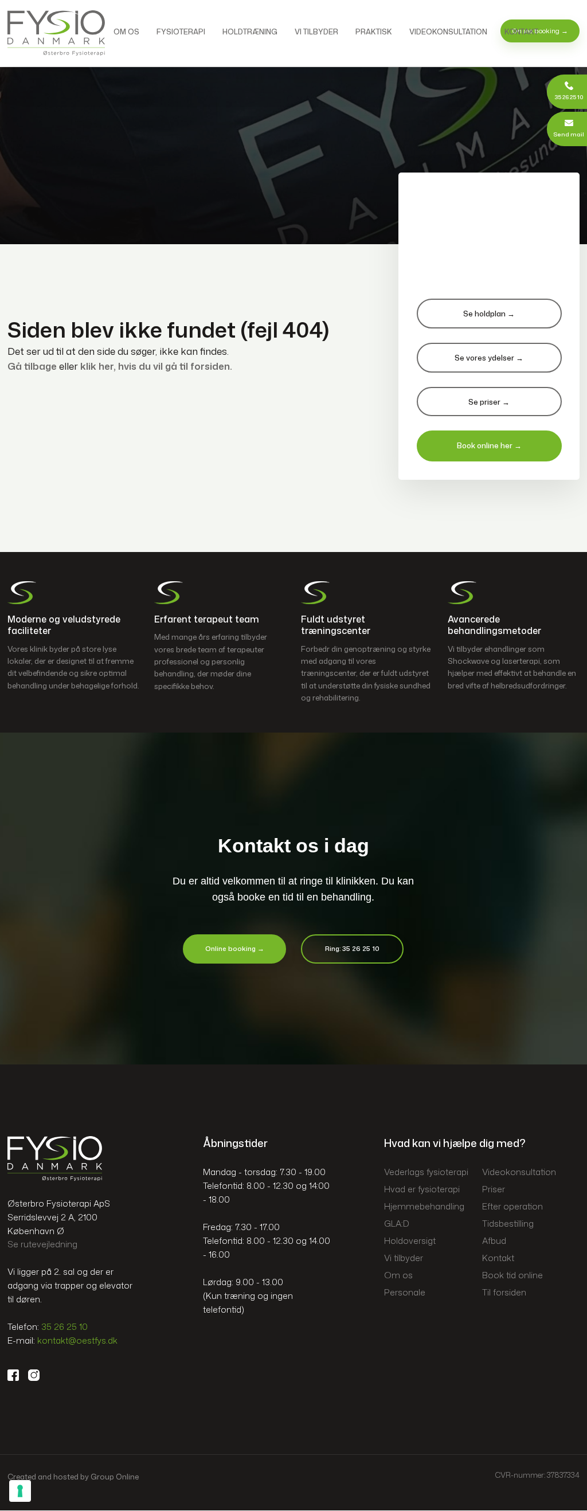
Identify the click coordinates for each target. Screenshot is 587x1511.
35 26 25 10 (64, 1327)
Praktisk (373, 31)
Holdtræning (249, 31)
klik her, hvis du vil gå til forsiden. (156, 366)
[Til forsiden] (56, 33)
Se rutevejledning (42, 1244)
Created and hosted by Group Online (73, 1476)
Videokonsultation (448, 31)
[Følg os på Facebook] (18, 1375)
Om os (126, 31)
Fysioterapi (180, 31)
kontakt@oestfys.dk (77, 1340)
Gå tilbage (32, 366)
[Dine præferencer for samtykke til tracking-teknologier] (20, 1491)
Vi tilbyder (316, 31)
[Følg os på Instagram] (38, 1375)
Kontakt (521, 31)
